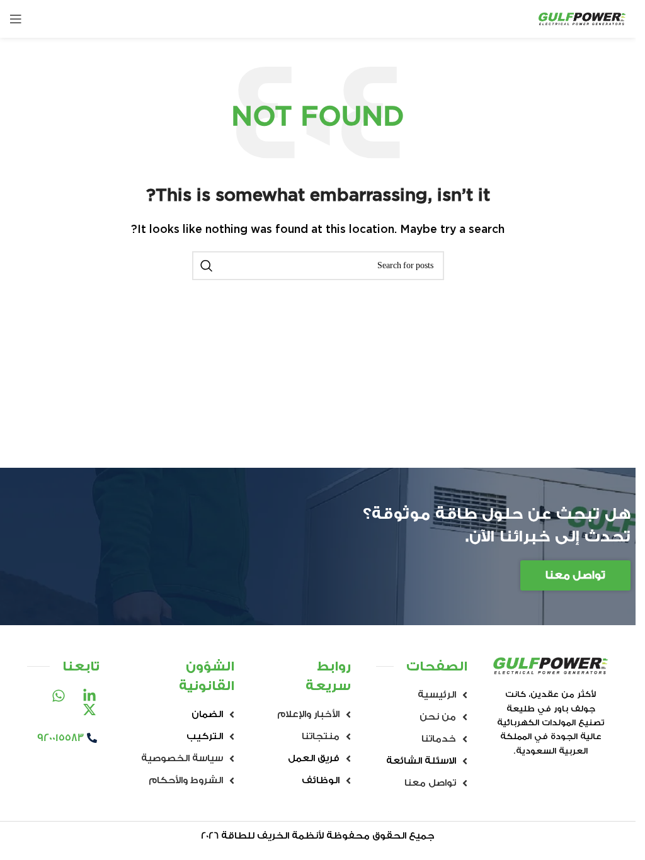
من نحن (438, 716)
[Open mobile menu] (15, 18)
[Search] (206, 265)
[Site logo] (582, 18)
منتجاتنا (321, 736)
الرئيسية (437, 694)
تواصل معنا (430, 783)
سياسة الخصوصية (182, 758)
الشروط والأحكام (186, 780)
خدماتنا (438, 738)
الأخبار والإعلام (308, 714)
